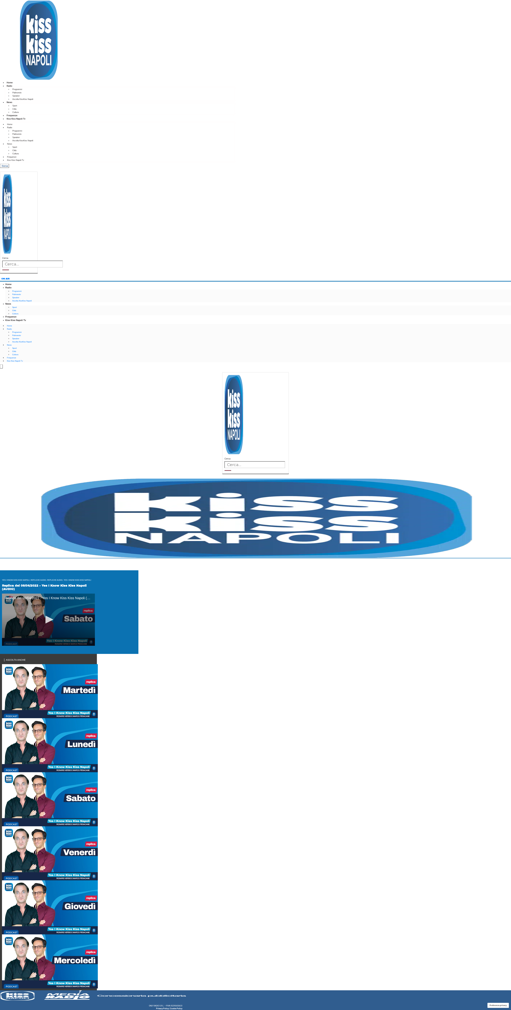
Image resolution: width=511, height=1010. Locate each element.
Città (14, 109)
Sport (14, 106)
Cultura (15, 112)
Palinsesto (16, 92)
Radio (9, 86)
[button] (48, 619)
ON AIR (5, 279)
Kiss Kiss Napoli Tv (16, 119)
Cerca (5, 258)
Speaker (16, 96)
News (9, 102)
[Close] (19, 273)
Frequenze (12, 115)
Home (10, 82)
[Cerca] (5, 269)
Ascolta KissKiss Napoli (22, 99)
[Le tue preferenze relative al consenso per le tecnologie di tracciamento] (498, 1005)
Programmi (17, 89)
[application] (48, 620)
